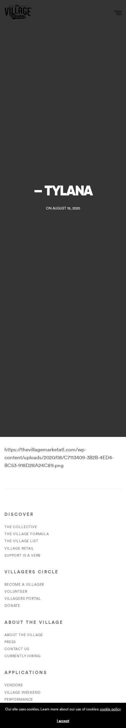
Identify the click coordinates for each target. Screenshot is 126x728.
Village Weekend (22, 692)
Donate (12, 605)
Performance (18, 699)
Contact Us (16, 649)
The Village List (21, 541)
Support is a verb (22, 555)
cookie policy (110, 709)
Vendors (13, 685)
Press (10, 642)
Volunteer (15, 591)
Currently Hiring (22, 656)
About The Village (23, 635)
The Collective (20, 527)
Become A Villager (24, 584)
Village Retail (19, 548)
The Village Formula (26, 534)
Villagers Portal (22, 598)
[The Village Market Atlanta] (18, 12)
